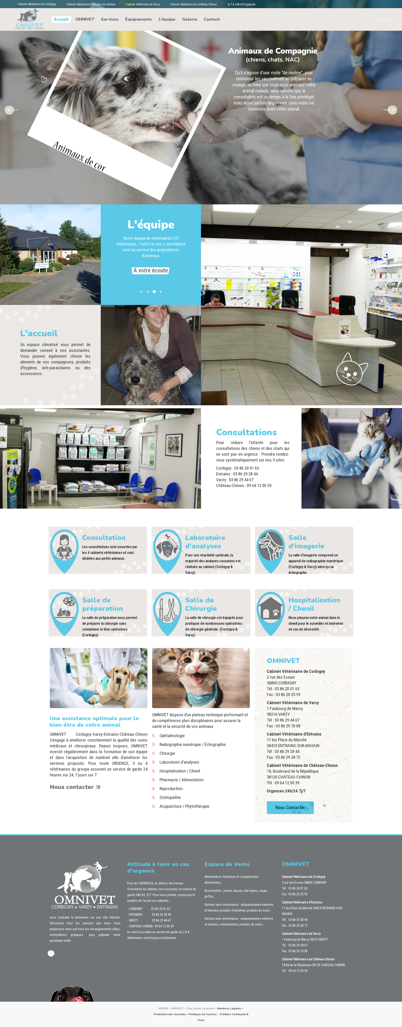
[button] (141, 291)
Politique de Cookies (203, 1014)
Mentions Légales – (230, 1008)
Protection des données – (171, 1014)
